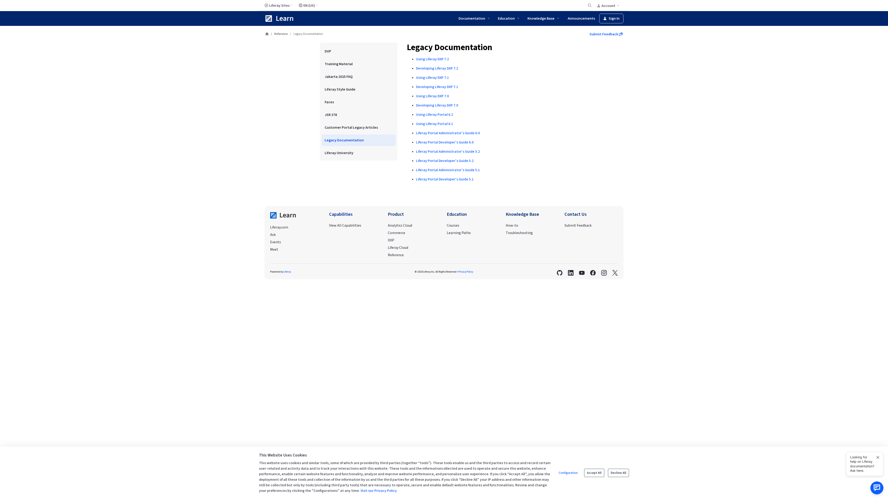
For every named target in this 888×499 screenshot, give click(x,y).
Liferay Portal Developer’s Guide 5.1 (445, 179)
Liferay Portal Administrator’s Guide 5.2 (448, 151)
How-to (512, 225)
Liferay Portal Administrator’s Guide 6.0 (448, 133)
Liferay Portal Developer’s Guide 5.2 (445, 160)
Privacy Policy (465, 272)
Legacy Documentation (449, 47)
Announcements (581, 18)
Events (275, 242)
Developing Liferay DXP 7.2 (437, 68)
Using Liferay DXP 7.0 (432, 96)
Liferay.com (279, 227)
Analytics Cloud (400, 225)
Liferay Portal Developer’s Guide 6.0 (445, 142)
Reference (281, 34)
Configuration (568, 473)
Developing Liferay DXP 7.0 (437, 105)
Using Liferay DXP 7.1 (432, 77)
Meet (274, 249)
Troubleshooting (519, 232)
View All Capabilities (345, 225)
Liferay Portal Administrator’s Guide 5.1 (448, 170)
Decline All (618, 473)
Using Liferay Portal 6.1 (434, 123)
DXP (391, 240)
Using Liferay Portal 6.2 (434, 114)
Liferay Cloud (398, 247)
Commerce (396, 232)
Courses (453, 225)
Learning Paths (459, 232)
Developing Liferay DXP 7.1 (437, 86)
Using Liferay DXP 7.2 (432, 59)
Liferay (287, 272)
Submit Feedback (604, 34)
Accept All (594, 473)
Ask (273, 234)
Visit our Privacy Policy (379, 490)
